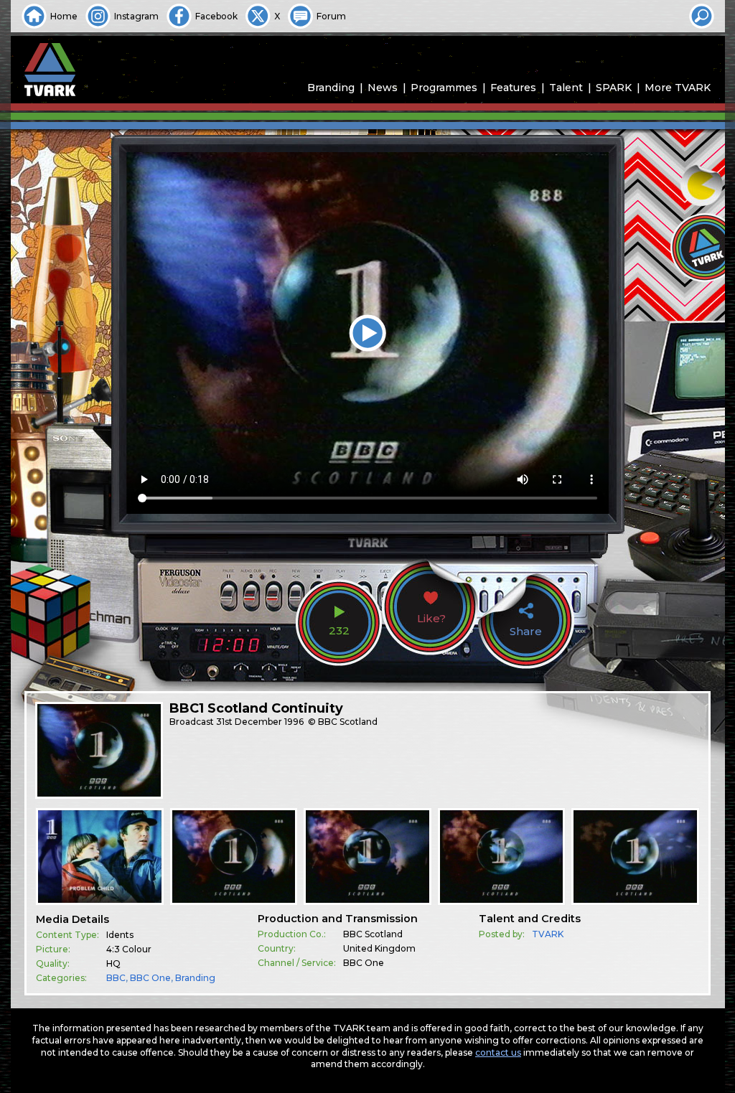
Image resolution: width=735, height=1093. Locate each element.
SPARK (614, 87)
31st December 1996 (260, 721)
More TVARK (678, 87)
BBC (116, 977)
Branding (331, 87)
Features (513, 87)
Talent (566, 87)
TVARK (547, 934)
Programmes (444, 87)
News (383, 87)
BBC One (150, 977)
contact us (498, 1052)
